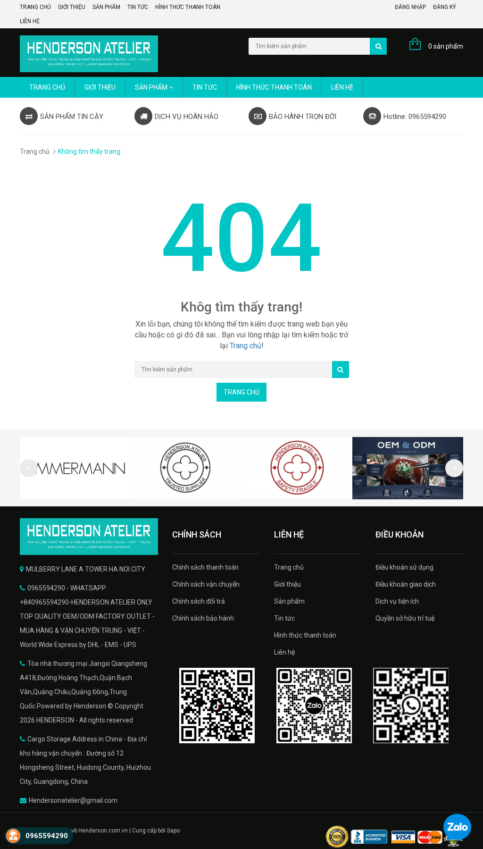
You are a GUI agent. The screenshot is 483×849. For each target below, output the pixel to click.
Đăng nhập (410, 7)
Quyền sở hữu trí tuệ (404, 618)
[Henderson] (89, 536)
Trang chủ (35, 7)
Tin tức (137, 7)
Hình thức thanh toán (187, 7)
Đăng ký (444, 7)
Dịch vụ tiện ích (397, 601)
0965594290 (46, 836)
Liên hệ (30, 21)
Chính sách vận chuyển (206, 584)
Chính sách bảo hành (203, 618)
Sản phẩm (106, 7)
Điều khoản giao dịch (405, 584)
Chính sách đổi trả (198, 601)
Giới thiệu (71, 7)
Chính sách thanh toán (205, 567)
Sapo (173, 830)
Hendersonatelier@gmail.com (73, 800)
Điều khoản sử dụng (404, 567)
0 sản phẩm (445, 46)
